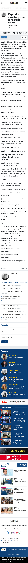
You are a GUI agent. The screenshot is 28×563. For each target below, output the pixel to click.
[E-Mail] (9, 28)
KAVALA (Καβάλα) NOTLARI (11, 311)
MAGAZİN (15, 540)
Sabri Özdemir (13, 25)
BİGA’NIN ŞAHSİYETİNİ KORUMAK (15, 365)
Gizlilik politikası (4, 562)
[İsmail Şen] (4, 364)
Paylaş (4, 37)
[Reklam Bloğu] (14, 402)
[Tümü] (26, 351)
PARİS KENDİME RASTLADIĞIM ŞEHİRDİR (14, 301)
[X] (11, 532)
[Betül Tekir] (4, 394)
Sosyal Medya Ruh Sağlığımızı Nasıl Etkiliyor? (17, 395)
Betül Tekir (12, 392)
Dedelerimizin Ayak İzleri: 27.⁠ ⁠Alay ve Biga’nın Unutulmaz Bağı (17, 380)
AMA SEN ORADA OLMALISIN (11, 314)
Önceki (4, 268)
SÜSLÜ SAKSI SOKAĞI (9, 308)
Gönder (4, 342)
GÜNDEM (15, 8)
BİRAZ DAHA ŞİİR (8, 306)
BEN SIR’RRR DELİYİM (9, 285)
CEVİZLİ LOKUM (6, 8)
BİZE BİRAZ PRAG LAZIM (10, 288)
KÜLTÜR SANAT (6, 540)
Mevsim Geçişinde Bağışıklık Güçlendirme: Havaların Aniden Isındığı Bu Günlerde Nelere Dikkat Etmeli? (17, 387)
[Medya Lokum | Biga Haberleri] (14, 3)
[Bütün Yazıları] (26, 282)
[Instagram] (14, 532)
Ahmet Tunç (12, 355)
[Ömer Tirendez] (4, 379)
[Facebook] (8, 532)
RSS (5, 549)
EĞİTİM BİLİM (20, 537)
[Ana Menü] (1, 3)
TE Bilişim (18, 554)
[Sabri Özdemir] (3, 14)
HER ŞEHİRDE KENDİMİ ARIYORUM (12, 291)
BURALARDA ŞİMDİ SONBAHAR (12, 317)
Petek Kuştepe (13, 384)
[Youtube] (17, 532)
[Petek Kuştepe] (4, 386)
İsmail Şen (12, 362)
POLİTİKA (5, 538)
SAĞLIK (11, 538)
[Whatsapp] (19, 532)
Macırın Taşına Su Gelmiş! (16, 357)
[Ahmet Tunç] (4, 356)
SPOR (17, 538)
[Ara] (26, 3)
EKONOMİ (23, 8)
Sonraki (23, 268)
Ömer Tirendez (13, 377)
